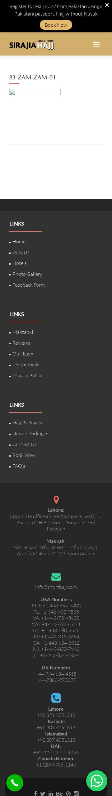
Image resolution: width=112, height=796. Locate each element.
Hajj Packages (27, 422)
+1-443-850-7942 (60, 649)
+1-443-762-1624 (61, 624)
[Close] (107, 5)
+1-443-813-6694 (60, 636)
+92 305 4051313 (56, 727)
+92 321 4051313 (56, 715)
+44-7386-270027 (56, 680)
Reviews (21, 343)
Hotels (19, 263)
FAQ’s (18, 466)
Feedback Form (28, 285)
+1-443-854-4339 (59, 655)
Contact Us (24, 444)
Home (19, 241)
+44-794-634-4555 (56, 674)
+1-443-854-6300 (61, 605)
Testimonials (25, 364)
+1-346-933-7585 (60, 612)
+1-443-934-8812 (60, 643)
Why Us (21, 252)
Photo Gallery (27, 274)
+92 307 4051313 (56, 740)
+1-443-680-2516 (60, 630)
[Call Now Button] (14, 782)
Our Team (22, 354)
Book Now (23, 455)
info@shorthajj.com (56, 587)
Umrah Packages (30, 433)
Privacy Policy (27, 375)
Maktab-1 (23, 332)
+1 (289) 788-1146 (56, 765)
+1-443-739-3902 (60, 618)
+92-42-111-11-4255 (56, 752)
